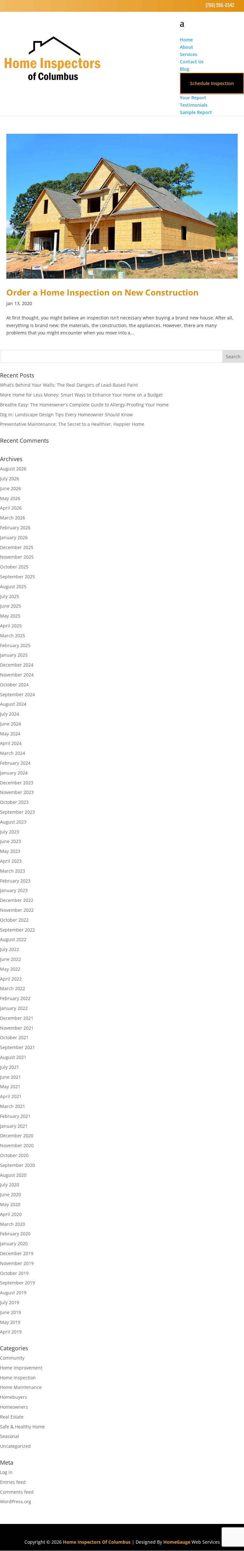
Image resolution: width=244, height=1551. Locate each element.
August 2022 (13, 939)
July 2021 (9, 1067)
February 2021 (15, 1116)
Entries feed (13, 1482)
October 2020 (14, 1155)
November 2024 (17, 675)
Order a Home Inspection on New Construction (102, 292)
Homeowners (14, 1407)
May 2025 (10, 616)
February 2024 (15, 763)
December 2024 (16, 665)
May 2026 (10, 498)
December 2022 (16, 900)
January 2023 (14, 890)
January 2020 (14, 1243)
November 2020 (17, 1145)
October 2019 (14, 1273)
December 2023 (16, 783)
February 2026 (15, 528)
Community (12, 1358)
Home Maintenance (21, 1387)
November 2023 (17, 792)
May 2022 (10, 969)
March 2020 (12, 1224)
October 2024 (14, 685)
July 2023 (9, 832)
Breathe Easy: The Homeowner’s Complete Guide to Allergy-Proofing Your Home (84, 405)
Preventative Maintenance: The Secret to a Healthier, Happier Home (72, 424)
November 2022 (17, 910)
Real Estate (12, 1417)
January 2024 (14, 773)
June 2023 (10, 841)
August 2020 (13, 1175)
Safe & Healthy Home (22, 1427)
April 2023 (11, 861)
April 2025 (11, 626)
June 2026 (10, 488)
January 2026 (14, 537)
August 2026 (13, 469)
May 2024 (10, 734)
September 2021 (17, 1047)
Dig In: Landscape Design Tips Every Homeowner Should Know (66, 414)
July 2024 (9, 714)
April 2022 (11, 979)
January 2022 (14, 1008)
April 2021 (11, 1096)
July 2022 (9, 949)
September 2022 (17, 930)
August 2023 (13, 822)
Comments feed (17, 1492)
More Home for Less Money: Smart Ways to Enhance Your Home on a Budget (81, 395)
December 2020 (16, 1136)
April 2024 (11, 743)
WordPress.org (15, 1501)
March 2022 (12, 988)
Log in (6, 1472)
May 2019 (10, 1322)
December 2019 (16, 1253)
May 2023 (10, 851)
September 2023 (17, 812)
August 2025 (13, 586)
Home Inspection (18, 1378)
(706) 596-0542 (220, 4)
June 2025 (10, 606)
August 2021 (13, 1057)
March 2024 (12, 753)
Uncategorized (15, 1446)
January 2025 (14, 655)
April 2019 (11, 1332)
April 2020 (11, 1214)
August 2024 (13, 704)
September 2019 (17, 1283)
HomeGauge (176, 1542)
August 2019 (13, 1293)
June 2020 (10, 1194)
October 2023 (14, 802)
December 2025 (16, 547)
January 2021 (14, 1126)
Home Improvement (21, 1368)
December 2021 (16, 1018)
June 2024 (10, 724)
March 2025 (12, 636)
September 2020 (17, 1165)
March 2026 (12, 518)
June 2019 (10, 1312)
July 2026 (9, 478)
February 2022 (15, 998)
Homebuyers (13, 1397)
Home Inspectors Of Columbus (97, 1542)
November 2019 (17, 1263)
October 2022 (14, 920)
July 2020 (9, 1185)
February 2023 (15, 881)
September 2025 (17, 577)
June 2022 (10, 959)
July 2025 (9, 596)
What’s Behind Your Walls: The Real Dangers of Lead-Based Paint (69, 385)
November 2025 (17, 557)
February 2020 (15, 1234)
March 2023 (12, 871)
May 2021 (10, 1086)
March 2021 (12, 1106)
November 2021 (17, 1028)
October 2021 (14, 1037)
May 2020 (10, 1204)
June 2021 (10, 1077)
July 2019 (9, 1302)
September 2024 (17, 694)
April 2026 (11, 508)
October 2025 (14, 567)
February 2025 (15, 645)
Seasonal (9, 1436)
